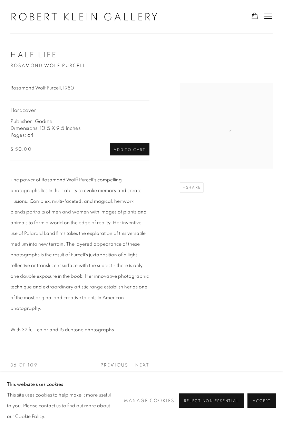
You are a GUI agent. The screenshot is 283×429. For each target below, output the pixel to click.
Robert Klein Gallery (84, 17)
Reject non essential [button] (211, 401)
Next (142, 365)
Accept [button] (262, 401)
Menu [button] (267, 16)
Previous (114, 365)
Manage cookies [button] (149, 401)
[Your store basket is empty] (255, 16)
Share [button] (193, 187)
